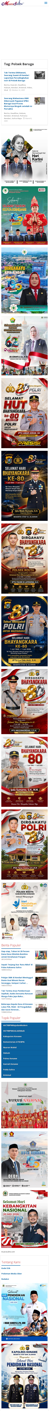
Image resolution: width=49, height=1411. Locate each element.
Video (29, 87)
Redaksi (5, 1279)
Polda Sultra (9, 1069)
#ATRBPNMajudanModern (15, 1025)
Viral (6, 90)
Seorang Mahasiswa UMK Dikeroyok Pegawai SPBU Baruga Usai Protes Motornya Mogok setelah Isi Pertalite (18, 103)
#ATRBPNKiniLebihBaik (14, 1031)
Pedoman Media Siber (11, 1273)
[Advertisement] (24, 32)
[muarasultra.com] (12, 2)
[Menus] (46, 3)
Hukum (7, 87)
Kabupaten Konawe (12, 1036)
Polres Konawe (10, 1058)
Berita (7, 85)
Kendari (14, 87)
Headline (22, 85)
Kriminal (22, 87)
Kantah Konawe (10, 1064)
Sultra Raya (17, 118)
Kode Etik (5, 1268)
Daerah (13, 85)
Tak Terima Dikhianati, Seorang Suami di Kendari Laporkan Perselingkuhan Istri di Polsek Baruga (16, 76)
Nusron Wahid (9, 1047)
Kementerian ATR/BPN (13, 1042)
